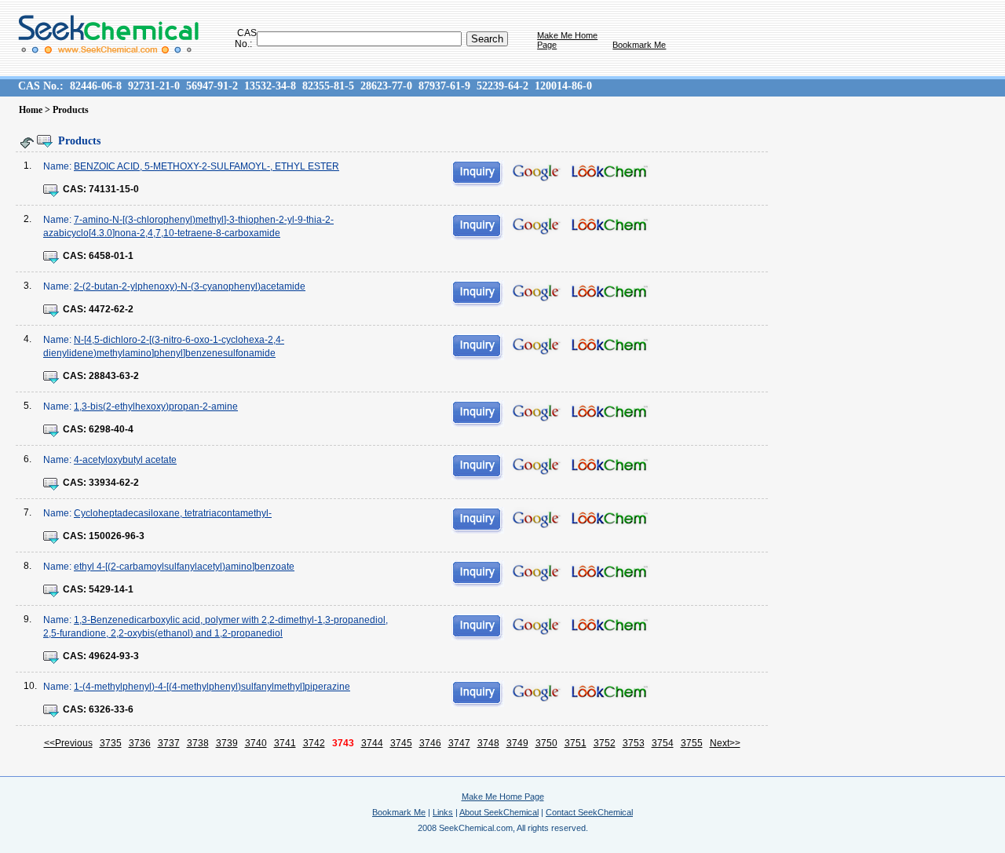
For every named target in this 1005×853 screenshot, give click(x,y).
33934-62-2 (114, 482)
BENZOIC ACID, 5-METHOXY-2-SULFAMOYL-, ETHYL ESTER (206, 166)
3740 (256, 743)
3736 (140, 743)
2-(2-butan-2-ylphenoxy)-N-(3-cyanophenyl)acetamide (189, 286)
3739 (227, 743)
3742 (314, 743)
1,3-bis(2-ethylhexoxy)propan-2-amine (156, 406)
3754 (663, 743)
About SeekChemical (499, 812)
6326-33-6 (111, 709)
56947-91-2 (212, 86)
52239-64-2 (502, 86)
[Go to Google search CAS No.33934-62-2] (535, 465)
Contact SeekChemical (589, 812)
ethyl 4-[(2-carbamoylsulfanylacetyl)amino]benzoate (184, 566)
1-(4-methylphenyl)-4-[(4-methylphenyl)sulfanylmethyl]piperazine (212, 686)
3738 (198, 743)
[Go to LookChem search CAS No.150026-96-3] (610, 520)
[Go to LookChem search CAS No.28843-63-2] (610, 347)
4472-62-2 (111, 309)
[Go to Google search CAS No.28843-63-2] (535, 345)
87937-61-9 (444, 86)
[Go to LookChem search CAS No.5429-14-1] (610, 573)
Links (443, 812)
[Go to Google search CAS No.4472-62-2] (535, 292)
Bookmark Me (639, 44)
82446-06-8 (96, 86)
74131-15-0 (114, 189)
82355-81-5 (328, 86)
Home (30, 109)
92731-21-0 (154, 86)
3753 (634, 743)
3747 (459, 743)
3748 (488, 743)
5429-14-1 (111, 589)
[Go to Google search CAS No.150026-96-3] (535, 518)
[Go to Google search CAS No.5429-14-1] (535, 572)
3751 (576, 743)
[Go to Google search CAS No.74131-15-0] (535, 172)
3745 (401, 743)
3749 (517, 743)
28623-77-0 (386, 86)
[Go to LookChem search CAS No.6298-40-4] (610, 413)
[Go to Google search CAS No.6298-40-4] (535, 412)
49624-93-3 (114, 656)
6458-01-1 (111, 255)
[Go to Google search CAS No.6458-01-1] (535, 225)
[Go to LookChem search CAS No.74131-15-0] (610, 173)
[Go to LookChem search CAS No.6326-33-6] (610, 693)
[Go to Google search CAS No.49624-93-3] (535, 625)
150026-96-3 (116, 535)
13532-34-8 (270, 86)
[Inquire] (477, 173)
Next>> (725, 743)
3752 (605, 743)
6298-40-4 (111, 429)
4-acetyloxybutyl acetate (125, 459)
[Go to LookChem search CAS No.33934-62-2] (610, 467)
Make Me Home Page (503, 796)
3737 (169, 743)
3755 (692, 743)
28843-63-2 (114, 375)
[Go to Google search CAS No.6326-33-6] (535, 692)
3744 (372, 743)
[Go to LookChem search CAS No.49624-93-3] (610, 627)
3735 (111, 743)
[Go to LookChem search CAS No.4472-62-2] (610, 293)
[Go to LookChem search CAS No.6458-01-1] (610, 226)
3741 (285, 743)
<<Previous (68, 743)
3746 (430, 743)
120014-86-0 (563, 86)
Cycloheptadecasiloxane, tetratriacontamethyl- (173, 513)
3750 (546, 743)
